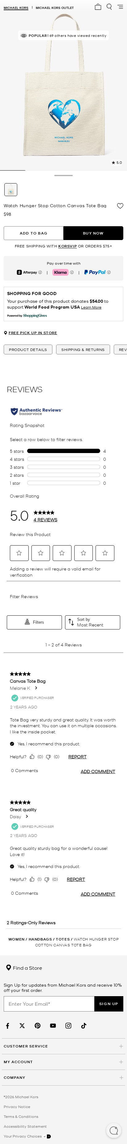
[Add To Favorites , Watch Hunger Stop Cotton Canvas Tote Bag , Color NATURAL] (120, 206)
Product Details (28, 349)
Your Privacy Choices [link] (23, 1136)
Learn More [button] (91, 307)
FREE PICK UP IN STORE (33, 333)
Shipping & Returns (83, 349)
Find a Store (27, 967)
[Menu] (120, 7)
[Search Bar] (109, 7)
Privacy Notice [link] (17, 1106)
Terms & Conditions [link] (21, 1116)
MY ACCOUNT (18, 1061)
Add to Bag (33, 233)
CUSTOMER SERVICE (26, 1046)
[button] (113, 1131)
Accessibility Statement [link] (25, 1126)
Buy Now (93, 233)
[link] (7, 1026)
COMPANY (14, 1077)
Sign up (108, 1003)
